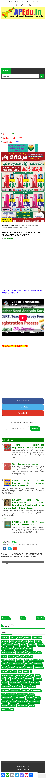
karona (26, 671)
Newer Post (5, 618)
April (3, 645)
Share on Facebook (23, 401)
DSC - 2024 (32, 652)
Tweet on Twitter (23, 407)
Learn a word (20, 675)
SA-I (20, 686)
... (15, 460)
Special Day (25, 690)
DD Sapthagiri (19, 648)
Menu (6, 71)
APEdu (14, 542)
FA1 (32, 656)
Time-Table (30, 698)
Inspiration (28, 667)
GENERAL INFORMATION (36, 660)
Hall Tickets (38, 664)
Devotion (20, 652)
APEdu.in (19, 641)
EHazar (4, 656)
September (5, 690)
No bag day (28, 679)
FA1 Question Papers (8, 660)
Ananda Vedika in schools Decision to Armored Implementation (28, 483)
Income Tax (19, 667)
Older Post (40, 618)
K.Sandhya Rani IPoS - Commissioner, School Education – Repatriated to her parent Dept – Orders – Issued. (24, 504)
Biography (32, 645)
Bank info (24, 645)
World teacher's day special (25, 464)
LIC (28, 675)
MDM (7, 679)
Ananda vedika (37, 637)
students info (11, 694)
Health (4, 667)
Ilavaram (11, 667)
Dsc (26, 652)
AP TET (12, 641)
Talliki (32, 694)
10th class (5, 637)
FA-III (22, 656)
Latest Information (8, 675)
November (38, 679)
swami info (21, 694)
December (29, 648)
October (4, 682)
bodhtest (41, 645)
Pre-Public (25, 682)
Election (11, 656)
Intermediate (39, 667)
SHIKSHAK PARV (15, 690)
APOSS (31, 641)
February (20, 660)
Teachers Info (8, 238)
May (3, 679)
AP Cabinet (5, 641)
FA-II (17, 656)
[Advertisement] (23, 43)
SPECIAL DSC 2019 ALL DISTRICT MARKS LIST (28, 523)
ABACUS (13, 637)
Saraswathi (32, 686)
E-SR (39, 652)
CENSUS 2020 (9, 648)
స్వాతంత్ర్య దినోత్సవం (7, 709)
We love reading (34, 701)
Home (23, 618)
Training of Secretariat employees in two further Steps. (28, 446)
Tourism (4, 701)
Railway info (6, 686)
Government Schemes (16, 664)
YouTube (12, 705)
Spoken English (12, 138)
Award (16, 645)
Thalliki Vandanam (18, 698)
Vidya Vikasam (22, 701)
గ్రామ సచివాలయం (22, 705)
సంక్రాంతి (31, 705)
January (4, 671)
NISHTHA (20, 679)
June (20, 671)
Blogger (27, 769)
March (38, 675)
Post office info (15, 682)
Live (32, 675)
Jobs (7, 133)
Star (3, 694)
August (9, 645)
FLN (26, 660)
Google (4, 664)
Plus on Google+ (23, 413)
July (15, 671)
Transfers (12, 701)
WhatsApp (5, 705)
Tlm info (37, 698)
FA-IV (27, 656)
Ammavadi (27, 637)
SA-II (25, 686)
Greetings (28, 664)
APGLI (25, 641)
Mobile (14, 679)
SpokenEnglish (36, 690)
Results (14, 686)
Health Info (10, 142)
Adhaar (19, 637)
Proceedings (35, 682)
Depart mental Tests (8, 652)
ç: (2, 648)
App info (38, 641)
